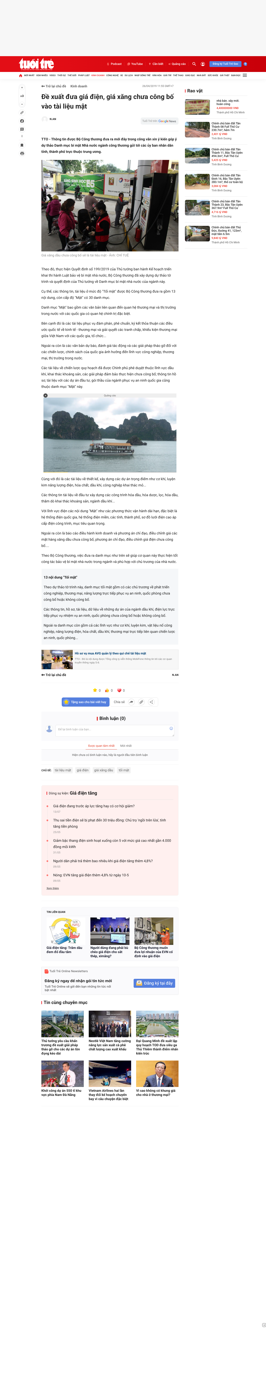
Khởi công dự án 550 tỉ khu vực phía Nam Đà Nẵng (61, 1093)
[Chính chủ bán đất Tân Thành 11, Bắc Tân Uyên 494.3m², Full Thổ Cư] (197, 155)
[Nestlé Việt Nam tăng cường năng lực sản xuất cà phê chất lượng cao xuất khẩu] (110, 1024)
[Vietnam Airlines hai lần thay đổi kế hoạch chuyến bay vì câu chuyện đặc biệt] (110, 1074)
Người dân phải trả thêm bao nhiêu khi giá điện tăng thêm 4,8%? (103, 861)
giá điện (83, 770)
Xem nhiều (42, 75)
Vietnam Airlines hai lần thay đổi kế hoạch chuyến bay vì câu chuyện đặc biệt (108, 1095)
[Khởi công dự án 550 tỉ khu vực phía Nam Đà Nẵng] (62, 1074)
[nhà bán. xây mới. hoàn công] (197, 107)
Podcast (116, 64)
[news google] (160, 121)
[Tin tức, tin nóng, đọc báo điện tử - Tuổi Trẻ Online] (36, 64)
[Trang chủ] (20, 75)
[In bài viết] (22, 153)
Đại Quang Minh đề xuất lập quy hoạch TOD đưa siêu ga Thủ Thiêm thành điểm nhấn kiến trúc (157, 1047)
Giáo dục (190, 75)
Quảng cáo (179, 64)
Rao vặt (195, 91)
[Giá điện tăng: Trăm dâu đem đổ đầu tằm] (66, 931)
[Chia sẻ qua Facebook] (131, 702)
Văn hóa (156, 75)
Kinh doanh (98, 75)
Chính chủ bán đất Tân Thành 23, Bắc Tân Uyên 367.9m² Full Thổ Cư (227, 205)
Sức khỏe (213, 75)
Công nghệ (112, 75)
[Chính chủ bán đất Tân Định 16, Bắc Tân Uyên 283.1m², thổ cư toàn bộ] (197, 181)
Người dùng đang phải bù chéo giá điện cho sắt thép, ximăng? (109, 952)
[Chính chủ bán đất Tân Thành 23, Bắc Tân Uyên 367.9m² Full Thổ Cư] (197, 207)
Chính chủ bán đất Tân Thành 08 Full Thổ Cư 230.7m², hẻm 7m (226, 127)
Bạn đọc (236, 75)
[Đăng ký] (154, 983)
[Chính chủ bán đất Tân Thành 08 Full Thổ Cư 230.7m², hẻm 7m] (197, 129)
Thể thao (178, 75)
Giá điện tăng (83, 793)
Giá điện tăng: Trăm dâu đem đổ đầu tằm (64, 950)
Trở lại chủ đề (55, 86)
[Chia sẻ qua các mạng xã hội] (151, 702)
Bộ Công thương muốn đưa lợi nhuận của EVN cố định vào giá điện (153, 952)
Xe (121, 75)
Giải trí (167, 75)
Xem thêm (53, 888)
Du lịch (129, 75)
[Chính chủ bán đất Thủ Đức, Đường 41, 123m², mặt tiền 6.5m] (197, 233)
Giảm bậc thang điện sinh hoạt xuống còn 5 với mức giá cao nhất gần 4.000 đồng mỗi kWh (112, 844)
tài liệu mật (63, 770)
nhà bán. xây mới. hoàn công (228, 102)
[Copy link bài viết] (141, 702)
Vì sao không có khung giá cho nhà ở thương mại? (155, 1093)
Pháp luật (84, 75)
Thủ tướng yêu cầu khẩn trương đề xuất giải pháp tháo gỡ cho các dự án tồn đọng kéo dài (60, 1047)
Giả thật (224, 75)
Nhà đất (201, 75)
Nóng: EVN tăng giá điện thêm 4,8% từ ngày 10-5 (91, 875)
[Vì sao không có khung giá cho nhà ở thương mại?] (157, 1074)
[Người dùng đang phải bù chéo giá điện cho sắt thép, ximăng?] (109, 931)
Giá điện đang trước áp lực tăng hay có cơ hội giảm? (93, 806)
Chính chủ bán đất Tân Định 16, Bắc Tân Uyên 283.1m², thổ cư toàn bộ (227, 179)
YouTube (137, 64)
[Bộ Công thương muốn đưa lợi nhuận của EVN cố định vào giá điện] (153, 931)
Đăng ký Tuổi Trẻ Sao (225, 64)
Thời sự (61, 75)
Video (52, 75)
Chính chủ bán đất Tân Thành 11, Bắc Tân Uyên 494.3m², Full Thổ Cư (227, 153)
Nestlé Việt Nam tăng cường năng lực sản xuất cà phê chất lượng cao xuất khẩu (110, 1045)
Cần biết (158, 64)
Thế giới (72, 75)
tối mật (124, 770)
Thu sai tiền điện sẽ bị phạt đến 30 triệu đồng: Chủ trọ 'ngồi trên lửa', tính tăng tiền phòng (109, 823)
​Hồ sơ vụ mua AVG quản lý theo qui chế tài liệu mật (110, 653)
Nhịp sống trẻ (143, 75)
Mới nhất (29, 75)
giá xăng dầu (103, 770)
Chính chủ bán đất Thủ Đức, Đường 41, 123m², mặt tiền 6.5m (226, 231)
